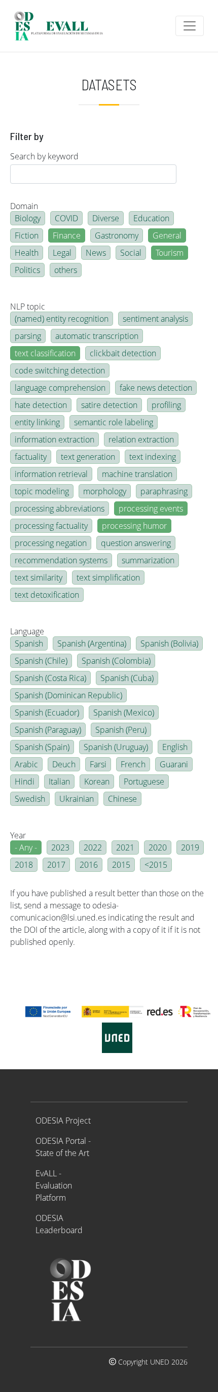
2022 (93, 847)
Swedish (30, 798)
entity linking (37, 422)
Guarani (174, 764)
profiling (166, 405)
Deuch (64, 764)
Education (151, 218)
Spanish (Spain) (42, 747)
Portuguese (144, 781)
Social (130, 252)
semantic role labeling (113, 422)
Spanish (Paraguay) (48, 729)
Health (27, 252)
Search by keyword (44, 156)
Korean (97, 781)
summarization (148, 560)
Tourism (170, 252)
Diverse (105, 218)
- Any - (26, 847)
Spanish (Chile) (41, 660)
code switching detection (60, 370)
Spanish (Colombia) (116, 660)
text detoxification (47, 594)
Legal (62, 252)
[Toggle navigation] (189, 26)
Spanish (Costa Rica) (50, 678)
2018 (24, 864)
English (175, 747)
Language (27, 631)
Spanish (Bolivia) (169, 643)
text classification (45, 353)
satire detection (109, 405)
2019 (190, 847)
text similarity (38, 577)
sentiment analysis (155, 318)
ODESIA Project (63, 1120)
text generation (88, 456)
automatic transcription (96, 336)
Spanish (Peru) (121, 729)
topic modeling (42, 491)
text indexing (152, 456)
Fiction (27, 235)
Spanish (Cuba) (127, 678)
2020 (158, 847)
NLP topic (27, 306)
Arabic (26, 764)
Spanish (29, 643)
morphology (104, 491)
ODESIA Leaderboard (59, 1224)
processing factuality (51, 525)
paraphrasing (164, 491)
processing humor (134, 525)
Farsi (98, 764)
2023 (60, 847)
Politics (27, 270)
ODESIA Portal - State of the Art (63, 1147)
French (133, 764)
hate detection (41, 405)
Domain (24, 206)
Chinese (122, 798)
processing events (151, 508)
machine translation (137, 474)
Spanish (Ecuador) (47, 712)
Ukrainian (76, 798)
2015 (121, 864)
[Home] (63, 26)
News (96, 252)
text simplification (108, 577)
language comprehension (60, 387)
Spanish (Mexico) (123, 712)
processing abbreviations (59, 508)
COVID (66, 218)
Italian (59, 781)
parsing (28, 336)
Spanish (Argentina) (91, 643)
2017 (56, 864)
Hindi (24, 781)
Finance (67, 235)
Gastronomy (116, 235)
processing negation (51, 543)
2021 (125, 847)
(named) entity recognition (61, 318)
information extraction (54, 439)
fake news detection (156, 387)
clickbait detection (123, 353)
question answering (136, 543)
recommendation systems (61, 560)
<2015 (155, 864)
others (65, 270)
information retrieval (51, 474)
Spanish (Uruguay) (116, 747)
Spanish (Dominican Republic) (68, 695)
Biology (28, 218)
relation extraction (141, 439)
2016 (89, 864)
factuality (31, 456)
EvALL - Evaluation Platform (53, 1185)
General (167, 235)
